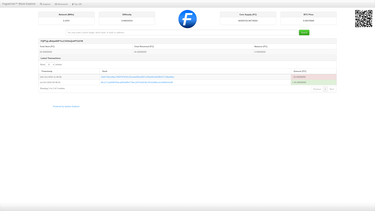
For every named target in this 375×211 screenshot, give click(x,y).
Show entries (51, 64)
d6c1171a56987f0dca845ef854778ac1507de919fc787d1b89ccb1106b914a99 (137, 82)
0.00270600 (308, 20)
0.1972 (66, 20)
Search (304, 32)
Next (332, 89)
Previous (317, 89)
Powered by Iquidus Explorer (66, 106)
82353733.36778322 (248, 20)
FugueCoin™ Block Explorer (19, 3)
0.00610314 (127, 20)
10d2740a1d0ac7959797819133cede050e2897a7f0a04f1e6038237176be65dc (137, 77)
